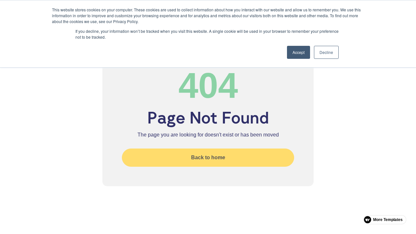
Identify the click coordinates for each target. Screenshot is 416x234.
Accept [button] (298, 52)
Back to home (208, 157)
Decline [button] (326, 52)
